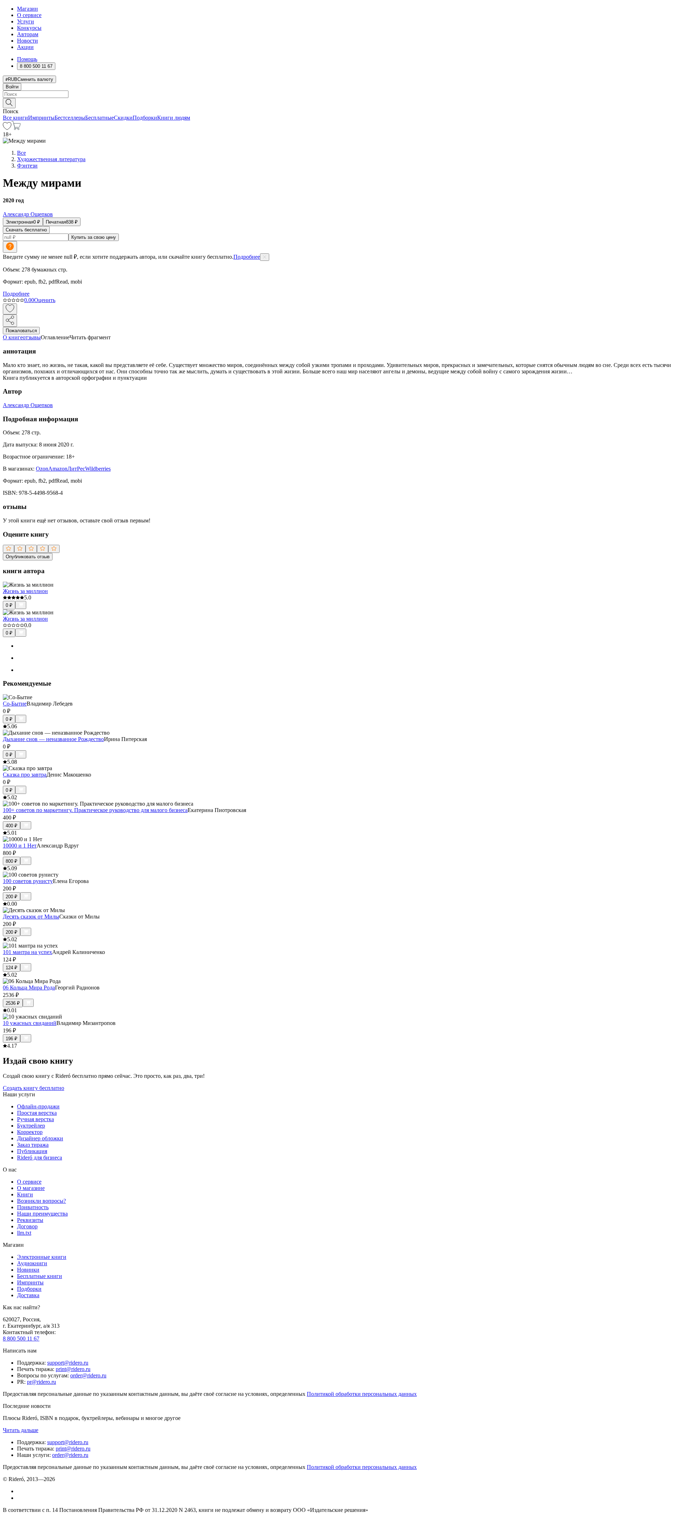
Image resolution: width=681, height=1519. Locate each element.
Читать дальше (20, 1430)
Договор (27, 1226)
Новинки (28, 1270)
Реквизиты (30, 1220)
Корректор (30, 1132)
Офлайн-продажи (38, 1106)
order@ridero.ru (88, 1375)
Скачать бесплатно (26, 229)
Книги (25, 1194)
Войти (12, 86)
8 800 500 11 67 (21, 1339)
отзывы (32, 337)
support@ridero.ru (67, 1363)
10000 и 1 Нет (20, 846)
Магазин (27, 9)
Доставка (28, 1295)
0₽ (9, 605)
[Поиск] (9, 103)
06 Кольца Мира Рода (29, 988)
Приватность (33, 1207)
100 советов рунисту (28, 881)
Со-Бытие (15, 704)
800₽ (11, 861)
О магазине (31, 1188)
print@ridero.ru (73, 1369)
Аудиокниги (32, 1263)
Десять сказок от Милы (31, 917)
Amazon (57, 469)
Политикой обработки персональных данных (362, 1394)
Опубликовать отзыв (28, 556)
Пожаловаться (21, 330)
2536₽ (13, 1003)
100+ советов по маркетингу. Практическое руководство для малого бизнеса (95, 810)
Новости (27, 41)
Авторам (27, 34)
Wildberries (98, 469)
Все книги (15, 118)
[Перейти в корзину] (16, 128)
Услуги (25, 21)
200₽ (11, 896)
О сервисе (29, 15)
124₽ (11, 967)
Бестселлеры (70, 118)
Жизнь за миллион (25, 591)
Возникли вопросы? (41, 1201)
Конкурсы (29, 28)
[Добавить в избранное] (10, 308)
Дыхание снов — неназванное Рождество (53, 739)
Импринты (41, 118)
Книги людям (173, 118)
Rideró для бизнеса (39, 1158)
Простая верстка (37, 1113)
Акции (25, 47)
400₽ (11, 825)
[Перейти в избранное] (7, 128)
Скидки (123, 118)
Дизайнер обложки (40, 1138)
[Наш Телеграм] (20, 1498)
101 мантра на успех (27, 952)
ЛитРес (76, 469)
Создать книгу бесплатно (33, 1088)
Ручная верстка (35, 1119)
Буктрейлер (31, 1126)
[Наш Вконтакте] (20, 1491)
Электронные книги (41, 1257)
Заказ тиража (33, 1145)
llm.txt (24, 1233)
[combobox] (340, 94)
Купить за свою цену (93, 237)
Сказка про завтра (24, 775)
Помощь (27, 59)
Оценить (44, 300)
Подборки (145, 118)
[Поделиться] (10, 320)
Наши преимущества (42, 1214)
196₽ (11, 1038)
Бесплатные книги (39, 1276)
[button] (340, 103)
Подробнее (246, 257)
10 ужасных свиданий (29, 1023)
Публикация (32, 1151)
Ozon (42, 469)
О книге (13, 337)
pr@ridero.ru (41, 1382)
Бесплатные (99, 118)
